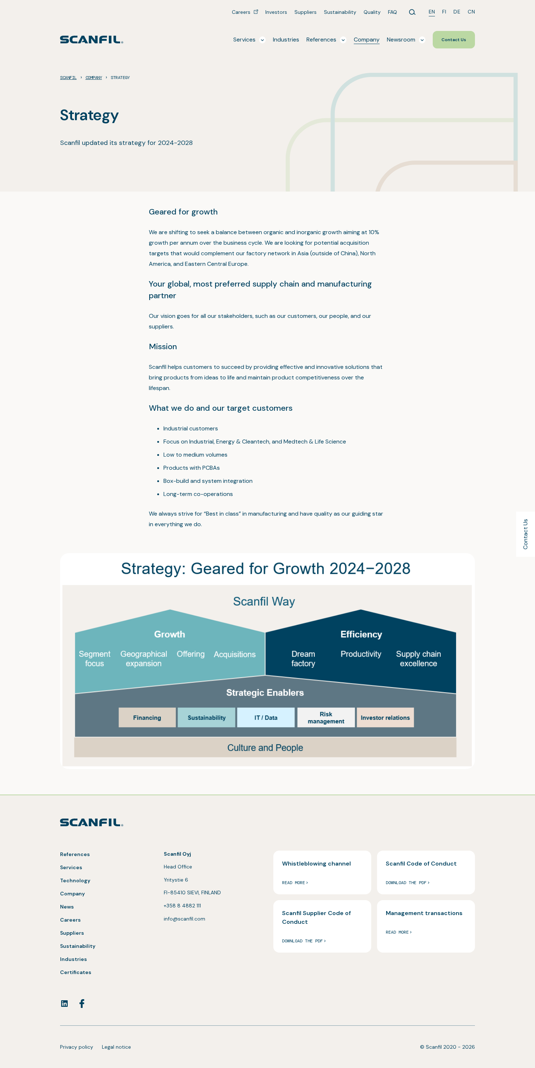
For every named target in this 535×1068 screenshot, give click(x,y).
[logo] (91, 39)
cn (471, 11)
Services (71, 867)
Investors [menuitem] (276, 12)
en (432, 11)
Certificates (75, 972)
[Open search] (412, 12)
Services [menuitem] (244, 39)
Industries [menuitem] (286, 39)
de (456, 11)
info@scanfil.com (184, 918)
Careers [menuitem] (242, 12)
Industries (73, 959)
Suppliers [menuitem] (305, 12)
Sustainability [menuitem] (340, 12)
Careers (70, 920)
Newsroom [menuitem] (401, 39)
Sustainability (77, 946)
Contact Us (525, 534)
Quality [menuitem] (372, 12)
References (75, 854)
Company (72, 893)
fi (444, 11)
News (67, 906)
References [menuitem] (321, 39)
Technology (75, 880)
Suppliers (72, 933)
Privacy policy (76, 1047)
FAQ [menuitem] (392, 12)
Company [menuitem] (367, 39)
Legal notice (116, 1047)
